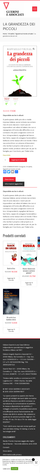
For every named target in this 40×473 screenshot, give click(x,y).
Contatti (6, 447)
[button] (33, 49)
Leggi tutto (6, 469)
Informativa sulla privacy (12, 454)
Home (5, 34)
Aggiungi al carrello (18, 160)
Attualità (11, 34)
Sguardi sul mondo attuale (24, 34)
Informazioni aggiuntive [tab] (13, 184)
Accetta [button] (14, 468)
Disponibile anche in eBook (13, 115)
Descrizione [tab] (9, 179)
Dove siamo (7, 451)
